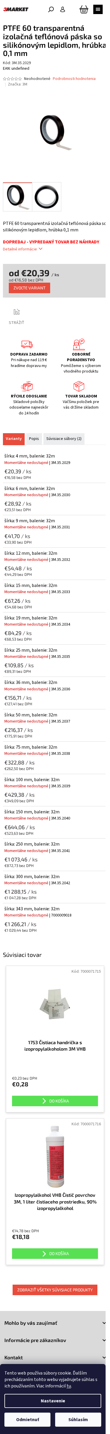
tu (69, 1386)
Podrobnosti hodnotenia (74, 79)
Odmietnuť (27, 1419)
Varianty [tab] (14, 439)
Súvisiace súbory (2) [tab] (64, 439)
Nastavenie (53, 1401)
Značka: (17, 84)
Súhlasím (78, 1419)
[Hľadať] (51, 9)
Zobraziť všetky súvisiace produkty (55, 1289)
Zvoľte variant (29, 287)
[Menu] (98, 9)
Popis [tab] (34, 439)
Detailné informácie (20, 249)
